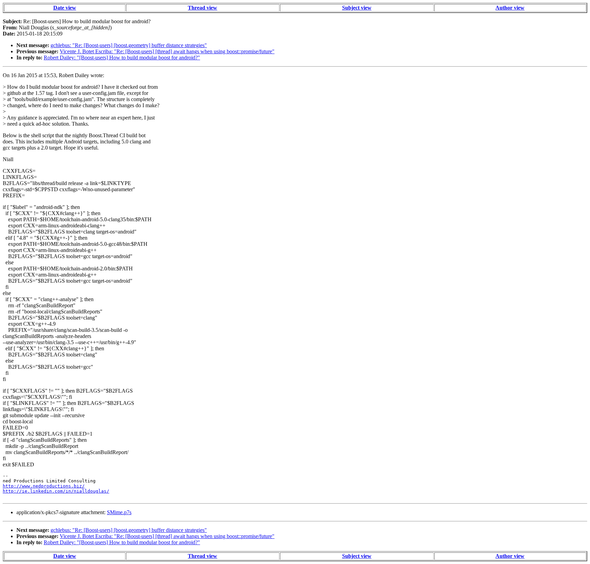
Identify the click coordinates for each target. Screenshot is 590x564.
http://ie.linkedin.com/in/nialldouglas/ (56, 491)
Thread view (202, 8)
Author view (509, 8)
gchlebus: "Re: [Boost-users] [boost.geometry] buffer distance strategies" (129, 45)
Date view (64, 8)
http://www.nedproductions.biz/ (44, 486)
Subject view (356, 8)
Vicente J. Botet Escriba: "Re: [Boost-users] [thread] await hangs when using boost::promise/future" (167, 51)
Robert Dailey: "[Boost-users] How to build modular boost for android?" (122, 57)
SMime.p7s (119, 512)
